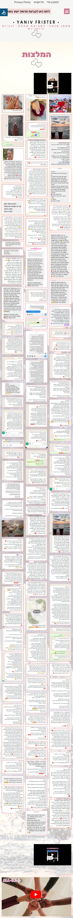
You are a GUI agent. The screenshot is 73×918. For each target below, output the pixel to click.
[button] (67, 11)
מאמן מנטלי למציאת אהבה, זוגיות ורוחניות (36, 27)
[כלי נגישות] (4, 12)
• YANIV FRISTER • (36, 22)
